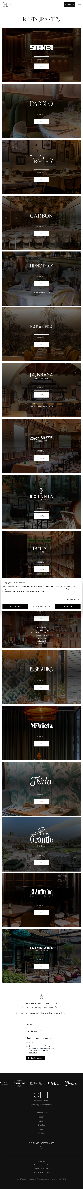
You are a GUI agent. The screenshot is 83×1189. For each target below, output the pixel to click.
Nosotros (41, 1117)
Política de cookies (41, 1168)
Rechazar (15, 606)
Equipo (42, 1121)
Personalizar (71, 600)
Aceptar (68, 606)
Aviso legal (41, 1161)
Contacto (41, 1133)
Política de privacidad (41, 1165)
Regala (41, 1129)
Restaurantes (41, 1113)
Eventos (41, 1125)
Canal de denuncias (41, 1172)
